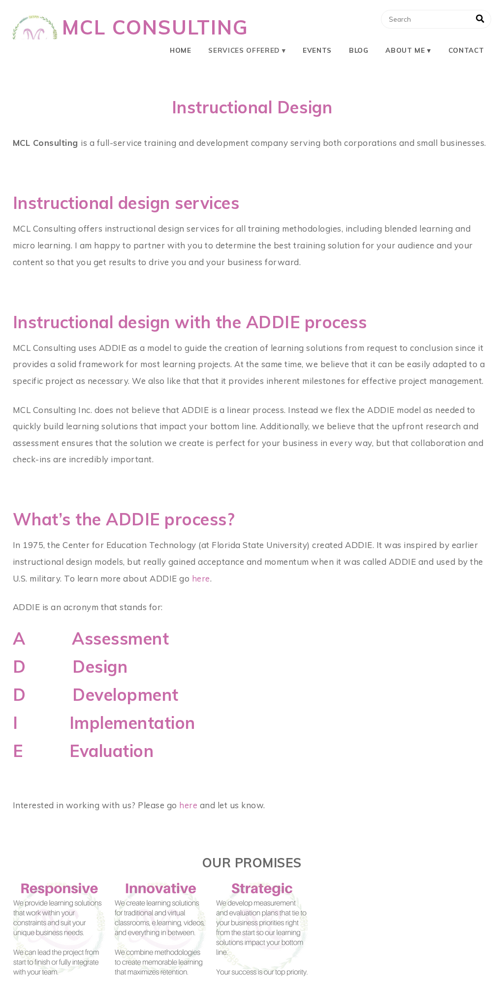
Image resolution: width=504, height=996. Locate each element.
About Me (405, 50)
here (201, 578)
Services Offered (244, 50)
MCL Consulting (155, 27)
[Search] (480, 19)
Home (180, 50)
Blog (359, 50)
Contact (466, 50)
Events (317, 50)
